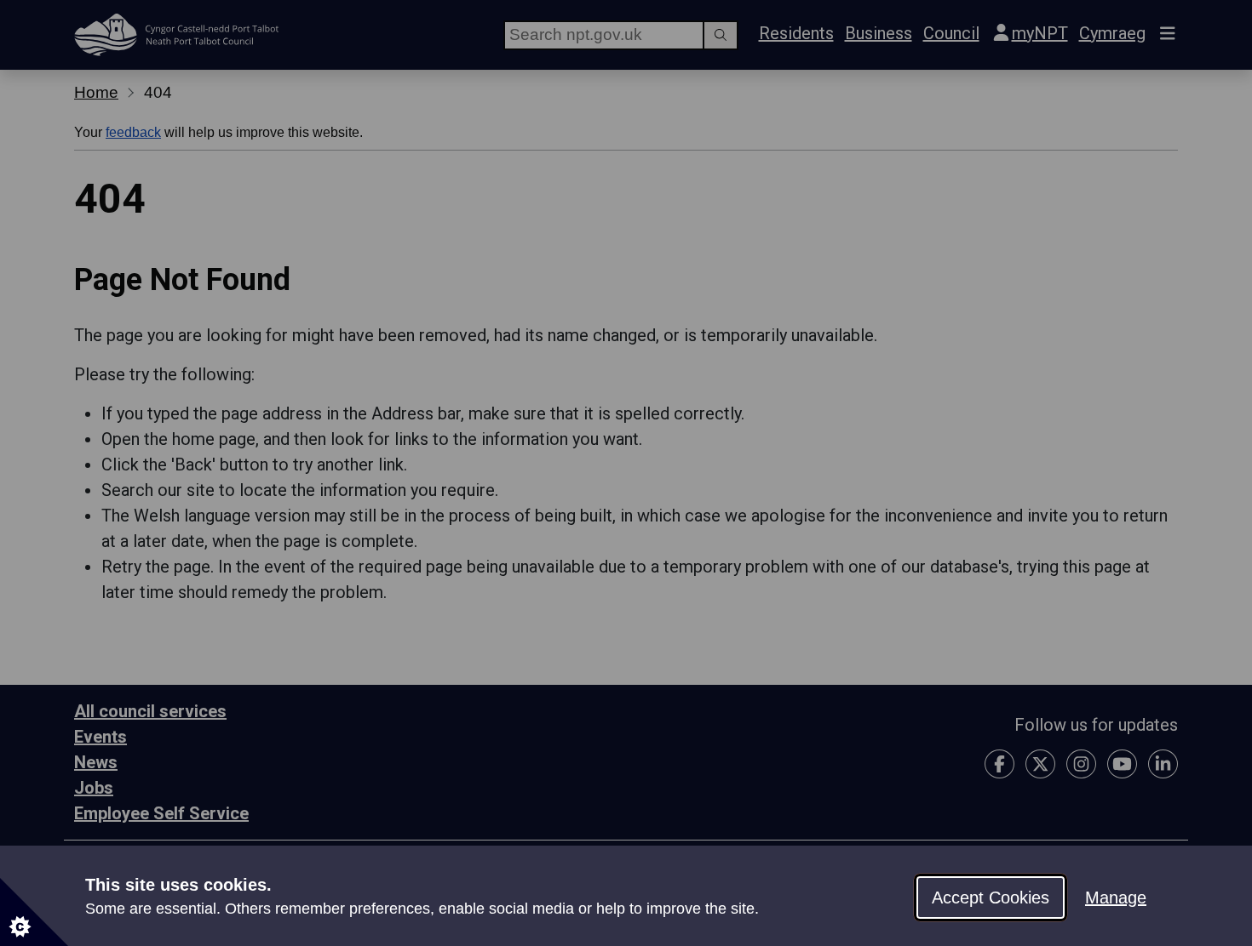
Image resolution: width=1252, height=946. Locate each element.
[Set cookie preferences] (34, 912)
